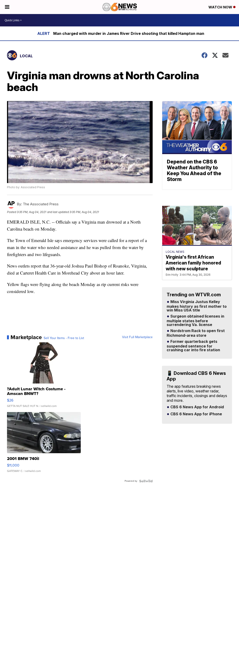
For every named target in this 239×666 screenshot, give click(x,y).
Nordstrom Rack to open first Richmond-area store (196, 333)
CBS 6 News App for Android (196, 407)
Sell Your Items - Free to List (64, 338)
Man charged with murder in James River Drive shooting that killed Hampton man (128, 33)
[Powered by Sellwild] (146, 481)
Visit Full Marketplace (137, 337)
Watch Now (220, 7)
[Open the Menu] (7, 7)
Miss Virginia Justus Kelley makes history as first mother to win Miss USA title (197, 306)
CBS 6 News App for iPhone (195, 414)
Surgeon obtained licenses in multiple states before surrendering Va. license (195, 320)
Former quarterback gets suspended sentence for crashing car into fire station (193, 346)
